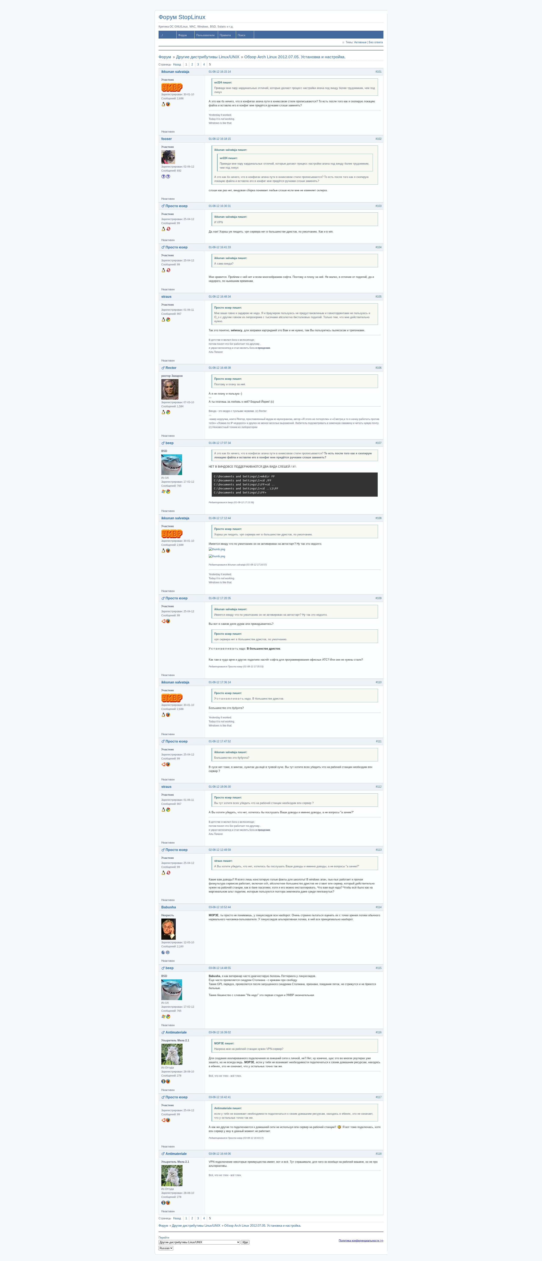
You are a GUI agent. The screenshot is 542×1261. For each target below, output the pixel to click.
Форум (182, 35)
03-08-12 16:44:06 (220, 1153)
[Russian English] (166, 1248)
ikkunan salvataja (175, 71)
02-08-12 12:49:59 (220, 849)
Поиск (241, 35)
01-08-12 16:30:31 (220, 206)
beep (170, 443)
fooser (166, 139)
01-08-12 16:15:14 (220, 71)
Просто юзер (177, 206)
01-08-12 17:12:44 (220, 518)
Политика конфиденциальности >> (361, 1240)
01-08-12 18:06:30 (220, 786)
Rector (171, 368)
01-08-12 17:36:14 (220, 682)
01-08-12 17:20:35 (220, 598)
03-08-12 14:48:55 (220, 968)
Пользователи (205, 35)
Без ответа (376, 42)
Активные (360, 42)
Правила (225, 35)
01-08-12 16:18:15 (220, 138)
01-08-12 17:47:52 (220, 741)
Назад (177, 64)
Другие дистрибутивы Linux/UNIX (207, 57)
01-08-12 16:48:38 (220, 367)
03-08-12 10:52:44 (220, 907)
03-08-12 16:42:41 (220, 1097)
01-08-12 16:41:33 (220, 247)
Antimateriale (176, 1032)
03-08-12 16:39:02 (220, 1032)
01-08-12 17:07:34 (220, 443)
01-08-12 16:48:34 (220, 296)
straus (166, 296)
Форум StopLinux (182, 17)
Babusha (168, 907)
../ (161, 35)
